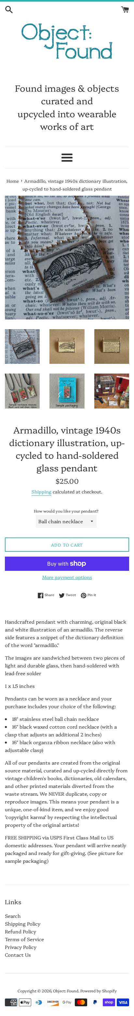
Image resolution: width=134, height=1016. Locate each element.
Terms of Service (24, 939)
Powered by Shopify (98, 990)
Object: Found (65, 990)
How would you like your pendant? (66, 511)
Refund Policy (20, 931)
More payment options (67, 577)
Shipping (41, 491)
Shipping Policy (22, 923)
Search (13, 915)
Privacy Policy (20, 946)
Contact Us (18, 954)
